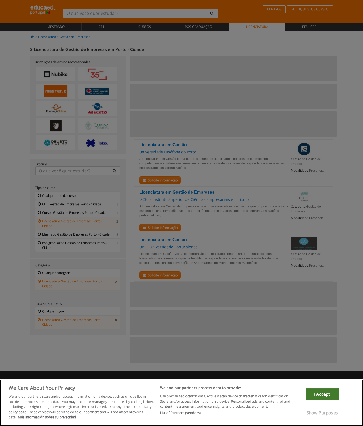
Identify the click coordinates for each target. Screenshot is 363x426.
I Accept (322, 394)
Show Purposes (322, 413)
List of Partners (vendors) (180, 413)
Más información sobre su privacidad (47, 417)
